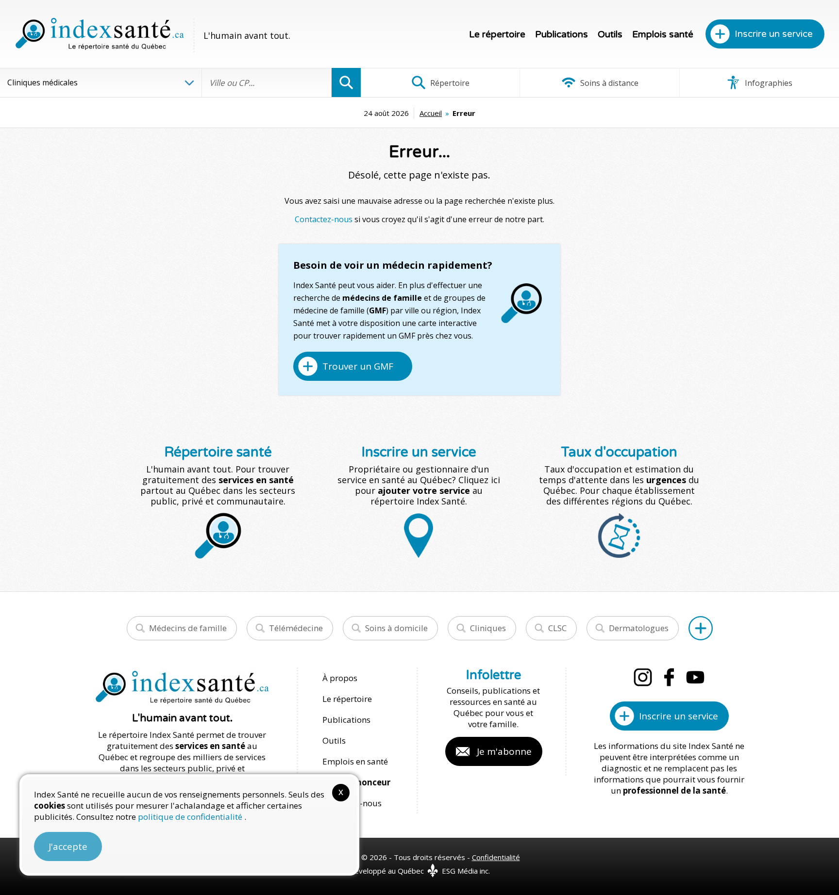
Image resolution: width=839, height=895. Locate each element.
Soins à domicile (396, 628)
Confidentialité (496, 857)
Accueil (431, 113)
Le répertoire (497, 34)
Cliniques (488, 628)
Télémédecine (296, 628)
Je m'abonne (504, 751)
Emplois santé (662, 34)
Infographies (767, 83)
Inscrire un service (774, 34)
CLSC (557, 628)
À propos (339, 677)
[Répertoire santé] (700, 628)
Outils (610, 34)
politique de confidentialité (191, 816)
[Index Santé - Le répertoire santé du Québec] (100, 34)
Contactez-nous (323, 219)
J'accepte (68, 846)
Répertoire (449, 83)
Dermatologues (639, 628)
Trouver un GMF (357, 366)
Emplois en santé (355, 761)
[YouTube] (695, 677)
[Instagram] (643, 677)
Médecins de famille (188, 628)
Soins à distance (608, 83)
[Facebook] (669, 677)
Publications (561, 34)
